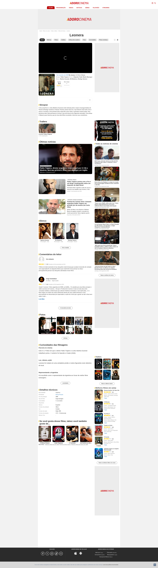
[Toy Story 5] (99, 418)
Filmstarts (109, 552)
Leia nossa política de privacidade (110, 564)
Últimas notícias (48, 142)
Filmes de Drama (61, 30)
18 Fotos (65, 338)
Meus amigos (66, 81)
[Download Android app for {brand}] (81, 553)
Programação (61, 7)
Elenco (43, 221)
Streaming (105, 7)
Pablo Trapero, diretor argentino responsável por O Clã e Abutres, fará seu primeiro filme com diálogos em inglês (64, 169)
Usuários (59, 81)
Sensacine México (104, 556)
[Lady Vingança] (59, 434)
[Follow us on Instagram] (52, 553)
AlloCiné (97, 552)
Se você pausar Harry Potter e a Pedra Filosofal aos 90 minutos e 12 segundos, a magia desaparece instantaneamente (107, 226)
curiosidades (65, 383)
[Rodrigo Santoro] (72, 231)
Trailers (43, 121)
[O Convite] (99, 441)
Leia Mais (42, 299)
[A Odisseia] (99, 406)
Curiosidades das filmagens (54, 345)
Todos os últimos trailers (107, 383)
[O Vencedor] (72, 434)
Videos (71, 7)
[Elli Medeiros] (59, 231)
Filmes (51, 7)
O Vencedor (72, 443)
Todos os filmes (54, 30)
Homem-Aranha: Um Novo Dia (111, 390)
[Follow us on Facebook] (43, 553)
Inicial (41, 30)
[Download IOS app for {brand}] (76, 553)
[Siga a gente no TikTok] (57, 553)
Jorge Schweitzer (51, 278)
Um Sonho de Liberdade (87, 443)
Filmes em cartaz (46, 30)
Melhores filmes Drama (65, 444)
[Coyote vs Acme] (99, 430)
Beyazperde (110, 554)
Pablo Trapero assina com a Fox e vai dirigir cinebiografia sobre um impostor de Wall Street (79, 183)
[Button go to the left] (115, 40)
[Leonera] (47, 85)
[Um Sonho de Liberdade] (86, 434)
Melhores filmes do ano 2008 (52, 444)
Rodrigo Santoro (82, 79)
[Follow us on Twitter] (48, 553)
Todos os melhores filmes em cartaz (107, 462)
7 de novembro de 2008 (62, 75)
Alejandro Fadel (77, 77)
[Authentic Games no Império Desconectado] (99, 453)
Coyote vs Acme (108, 425)
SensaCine (98, 554)
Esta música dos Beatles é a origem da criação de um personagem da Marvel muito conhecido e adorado (107, 183)
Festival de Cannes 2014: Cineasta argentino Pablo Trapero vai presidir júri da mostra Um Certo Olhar (79, 204)
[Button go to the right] (117, 40)
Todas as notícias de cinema (107, 275)
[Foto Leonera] (47, 325)
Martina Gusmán (64, 79)
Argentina (58, 392)
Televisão (96, 7)
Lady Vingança (58, 443)
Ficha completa (65, 247)
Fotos (42, 314)
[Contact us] (61, 553)
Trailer (105, 398)
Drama (83, 75)
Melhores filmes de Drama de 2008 (79, 444)
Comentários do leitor (50, 254)
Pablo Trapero (64, 77)
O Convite (106, 437)
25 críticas (48, 280)
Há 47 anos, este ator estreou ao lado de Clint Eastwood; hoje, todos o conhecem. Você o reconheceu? (106, 162)
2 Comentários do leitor (65, 308)
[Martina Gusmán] (45, 231)
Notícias (79, 7)
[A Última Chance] (45, 434)
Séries (87, 7)
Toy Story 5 (107, 413)
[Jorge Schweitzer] (41, 279)
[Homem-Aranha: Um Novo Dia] (99, 395)
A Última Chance (45, 443)
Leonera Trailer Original (45, 134)
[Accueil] (79, 3)
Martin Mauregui (87, 77)
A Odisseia (107, 402)
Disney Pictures (59, 394)
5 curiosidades (59, 400)
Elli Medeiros (73, 79)
